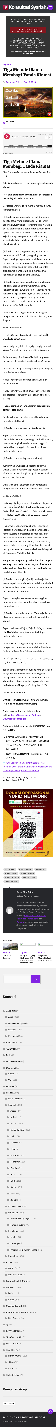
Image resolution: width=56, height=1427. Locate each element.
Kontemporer (14, 1206)
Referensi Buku (15, 1274)
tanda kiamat (11, 881)
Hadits (11, 1268)
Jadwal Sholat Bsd (30, 770)
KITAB (9, 1262)
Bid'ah (11, 1293)
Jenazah (14, 1142)
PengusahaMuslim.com (35, 915)
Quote (9, 1324)
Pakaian (14, 1168)
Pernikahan (13, 1231)
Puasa (13, 1174)
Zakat (13, 1199)
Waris (13, 1193)
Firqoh (11, 1299)
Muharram (15, 1161)
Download (11, 1067)
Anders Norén (19, 1422)
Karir (10, 1368)
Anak (12, 1237)
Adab (10, 1016)
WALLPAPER (12, 1343)
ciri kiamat (10, 869)
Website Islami (13, 1375)
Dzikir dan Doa (17, 1130)
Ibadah (11, 1105)
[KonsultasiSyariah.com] (28, 7)
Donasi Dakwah (13, 1061)
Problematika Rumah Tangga (23, 1249)
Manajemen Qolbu (17, 1023)
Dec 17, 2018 (30, 82)
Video (11, 1080)
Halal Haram (14, 1098)
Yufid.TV (20, 922)
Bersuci (13, 1123)
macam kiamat (29, 877)
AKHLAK (10, 1011)
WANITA (10, 1350)
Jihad (12, 1149)
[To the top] (50, 1411)
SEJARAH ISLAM (14, 1337)
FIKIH (9, 1092)
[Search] (35, 979)
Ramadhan (13, 1256)
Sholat (13, 1187)
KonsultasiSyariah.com (27, 918)
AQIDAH (7, 65)
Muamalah (13, 1212)
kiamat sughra (12, 877)
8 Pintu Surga (32, 762)
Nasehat (12, 1029)
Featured (10, 1086)
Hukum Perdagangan (20, 1218)
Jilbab (11, 1362)
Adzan (13, 1110)
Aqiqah (13, 1117)
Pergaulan (13, 1036)
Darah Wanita (14, 1355)
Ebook (11, 1073)
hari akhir (41, 869)
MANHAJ (10, 1287)
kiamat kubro (27, 873)
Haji (12, 1136)
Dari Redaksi (14, 1318)
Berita (9, 1055)
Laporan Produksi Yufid (17, 1281)
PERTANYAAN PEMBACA (18, 1312)
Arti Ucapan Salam (15, 762)
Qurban (14, 1180)
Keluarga (14, 1243)
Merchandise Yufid (15, 1306)
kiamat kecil (11, 873)
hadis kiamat (25, 869)
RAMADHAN (12, 1331)
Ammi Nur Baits (13, 82)
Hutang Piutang (17, 1224)
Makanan (14, 1155)
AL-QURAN (11, 1042)
